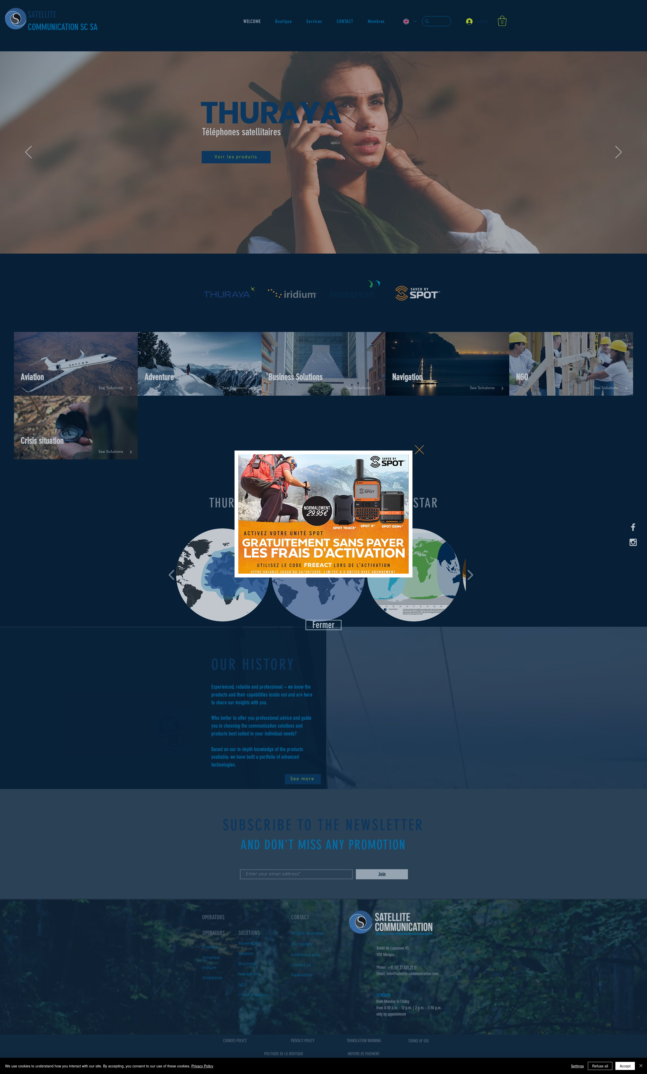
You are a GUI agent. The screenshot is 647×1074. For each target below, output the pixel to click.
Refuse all (600, 1065)
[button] (419, 449)
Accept (625, 1065)
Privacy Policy (202, 1065)
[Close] (641, 1066)
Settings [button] (577, 1065)
